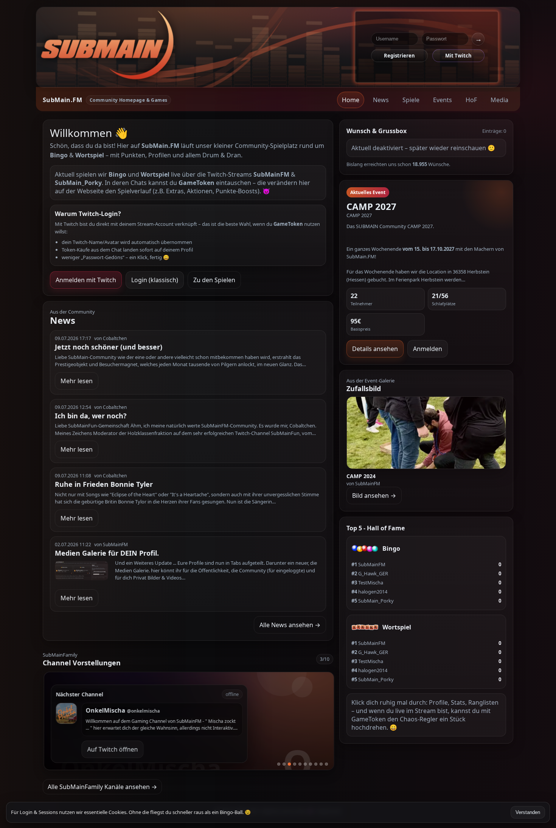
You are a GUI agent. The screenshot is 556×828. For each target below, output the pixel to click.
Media (499, 100)
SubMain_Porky (372, 600)
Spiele (410, 100)
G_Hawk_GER (369, 573)
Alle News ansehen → (289, 625)
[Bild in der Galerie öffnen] (426, 432)
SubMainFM (368, 564)
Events (442, 100)
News (381, 100)
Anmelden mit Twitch (86, 280)
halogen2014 (369, 591)
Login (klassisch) (154, 280)
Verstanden (528, 812)
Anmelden (427, 349)
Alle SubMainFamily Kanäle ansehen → (102, 787)
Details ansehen (375, 349)
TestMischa (367, 582)
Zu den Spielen (214, 280)
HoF (471, 100)
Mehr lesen (77, 381)
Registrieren (399, 55)
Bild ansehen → (374, 495)
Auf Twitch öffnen (111, 749)
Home (350, 100)
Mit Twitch (458, 55)
